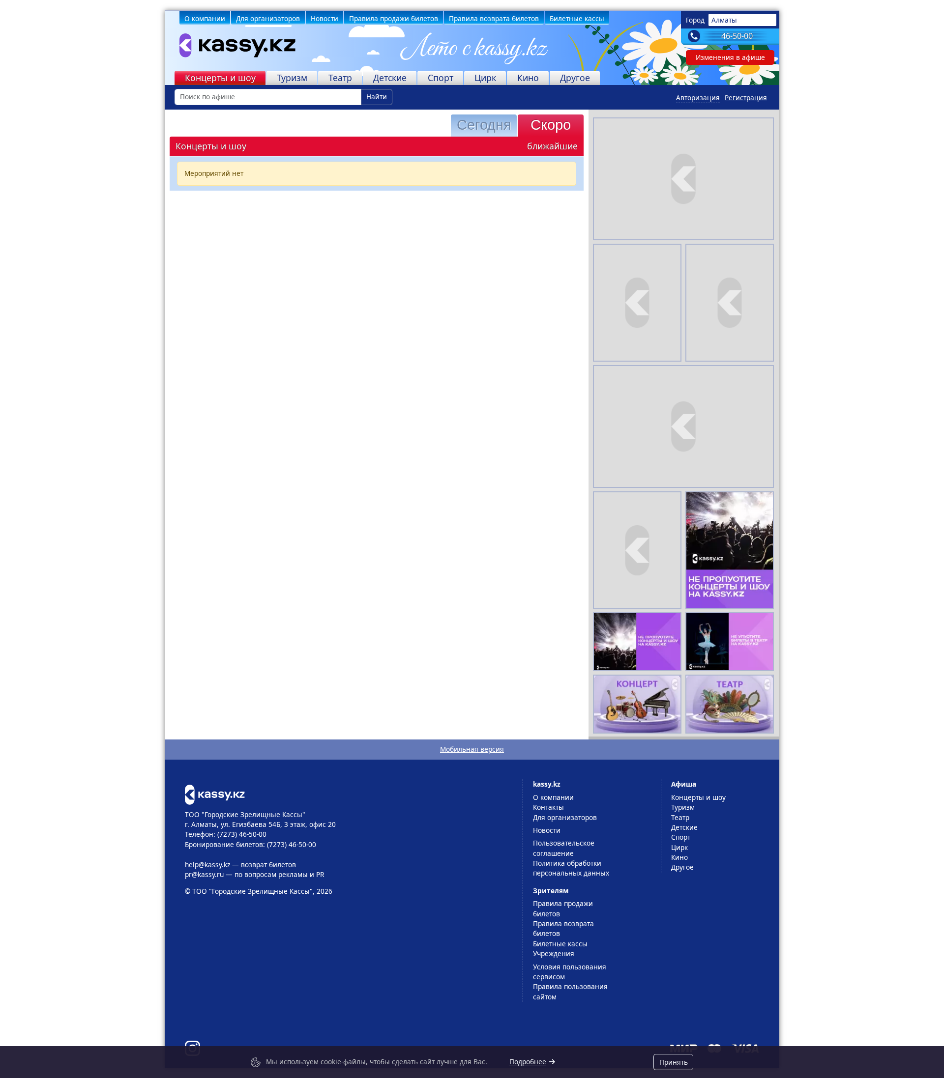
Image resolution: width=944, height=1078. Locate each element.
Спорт (440, 78)
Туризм (292, 78)
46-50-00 (737, 35)
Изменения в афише (730, 57)
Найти (376, 96)
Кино (528, 78)
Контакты (548, 807)
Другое (575, 78)
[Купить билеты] (214, 793)
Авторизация (698, 97)
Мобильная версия (472, 749)
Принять (673, 1062)
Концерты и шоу (220, 78)
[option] (729, 550)
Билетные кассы (577, 18)
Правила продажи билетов (393, 18)
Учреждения (553, 953)
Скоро (551, 125)
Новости (324, 18)
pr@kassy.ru (204, 874)
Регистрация (746, 97)
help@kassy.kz (207, 864)
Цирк (485, 78)
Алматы (724, 20)
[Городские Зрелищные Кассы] (232, 47)
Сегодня (484, 125)
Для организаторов (268, 18)
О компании (204, 18)
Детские (390, 78)
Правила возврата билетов (494, 18)
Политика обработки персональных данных (571, 868)
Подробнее (527, 1061)
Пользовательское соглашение (563, 847)
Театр (340, 78)
